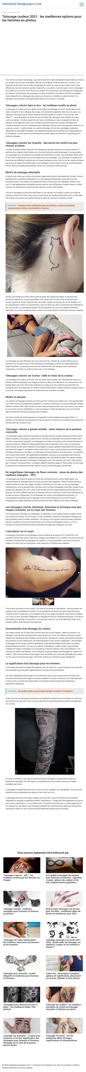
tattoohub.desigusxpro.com (22, 4)
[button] (79, 549)
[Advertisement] (43, 40)
